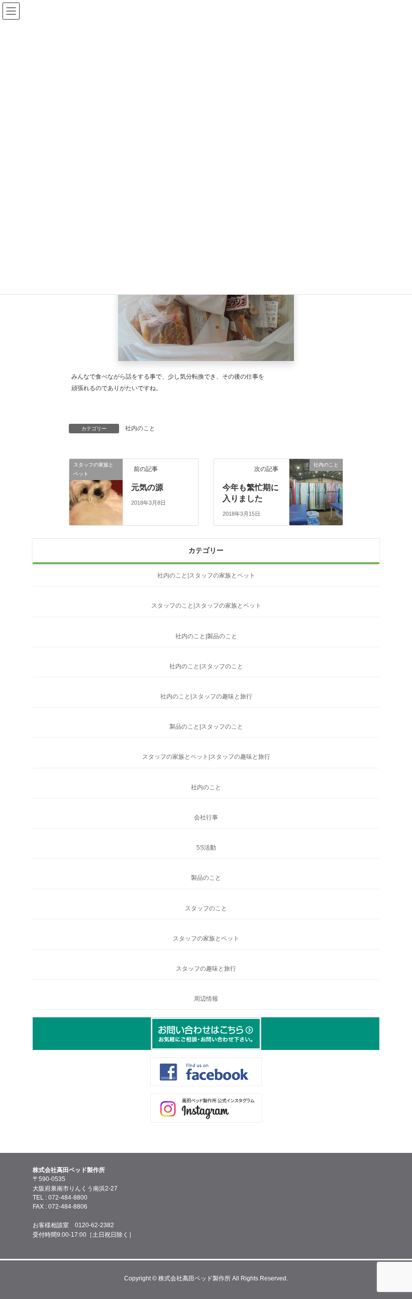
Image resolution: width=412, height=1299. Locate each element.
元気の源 (147, 487)
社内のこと (140, 428)
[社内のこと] (316, 493)
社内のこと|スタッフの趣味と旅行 (206, 696)
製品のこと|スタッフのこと (206, 726)
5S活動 (206, 847)
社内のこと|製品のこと (206, 636)
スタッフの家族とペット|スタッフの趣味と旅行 (206, 756)
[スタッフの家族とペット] (96, 507)
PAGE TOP (392, 1250)
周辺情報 (206, 998)
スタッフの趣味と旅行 (206, 968)
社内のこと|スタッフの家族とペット (206, 575)
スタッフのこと (206, 908)
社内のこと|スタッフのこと (206, 666)
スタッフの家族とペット (206, 938)
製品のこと (206, 877)
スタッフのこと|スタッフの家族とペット (206, 605)
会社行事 (206, 817)
